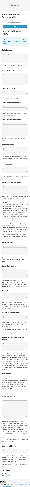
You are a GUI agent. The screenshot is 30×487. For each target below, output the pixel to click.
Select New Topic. (8, 70)
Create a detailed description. (12, 120)
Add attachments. (8, 145)
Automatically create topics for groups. (13, 338)
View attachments (7, 164)
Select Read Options (9, 291)
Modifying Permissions (8, 396)
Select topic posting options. (12, 183)
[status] (15, 41)
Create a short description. (11, 103)
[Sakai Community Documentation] (15, 5)
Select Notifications (9, 266)
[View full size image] (15, 58)
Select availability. (8, 242)
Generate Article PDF (7, 475)
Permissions (6, 374)
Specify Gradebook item (10, 313)
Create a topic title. (8, 88)
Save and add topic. (9, 446)
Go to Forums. (7, 50)
